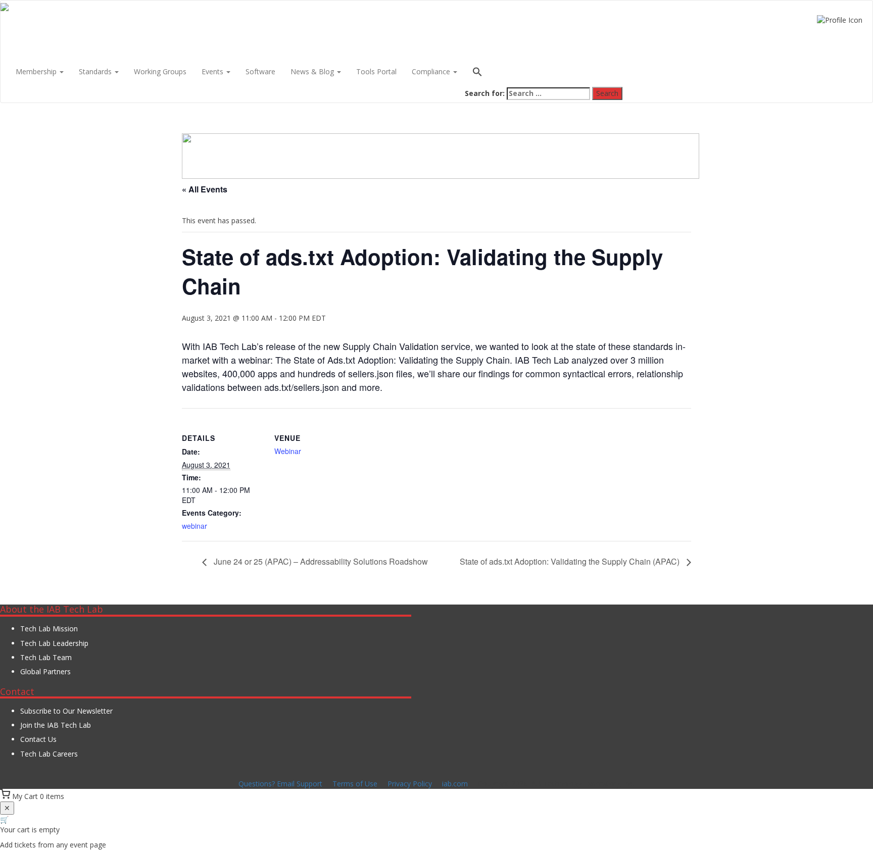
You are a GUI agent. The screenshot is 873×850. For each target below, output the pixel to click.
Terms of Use (354, 783)
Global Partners (45, 671)
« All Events (204, 189)
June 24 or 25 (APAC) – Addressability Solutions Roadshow (320, 561)
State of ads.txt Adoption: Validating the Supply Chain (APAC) (571, 561)
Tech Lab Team (46, 657)
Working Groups (160, 71)
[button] (543, 73)
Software (260, 71)
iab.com (455, 783)
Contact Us (38, 739)
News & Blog (313, 71)
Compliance (432, 71)
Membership (37, 71)
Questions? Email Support (280, 783)
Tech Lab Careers (49, 754)
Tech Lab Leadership (54, 643)
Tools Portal (376, 71)
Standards (96, 71)
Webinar (287, 451)
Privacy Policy (409, 783)
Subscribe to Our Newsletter (66, 711)
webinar (194, 526)
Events (213, 71)
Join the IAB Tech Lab (55, 725)
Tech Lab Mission (49, 628)
